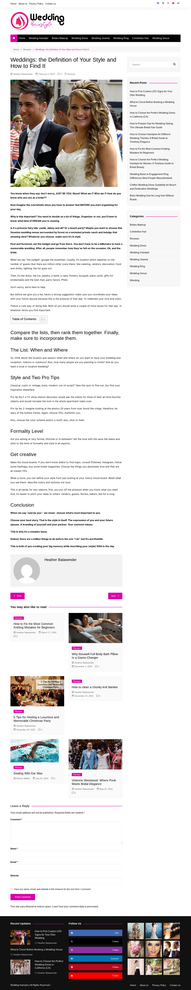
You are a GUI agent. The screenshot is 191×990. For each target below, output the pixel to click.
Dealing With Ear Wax (28, 773)
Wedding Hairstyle (38, 38)
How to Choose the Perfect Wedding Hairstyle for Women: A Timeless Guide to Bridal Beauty (152, 163)
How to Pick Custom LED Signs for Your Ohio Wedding (151, 93)
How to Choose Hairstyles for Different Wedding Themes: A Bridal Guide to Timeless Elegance (150, 138)
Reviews (71, 74)
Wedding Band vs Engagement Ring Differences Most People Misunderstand (151, 176)
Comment (16, 819)
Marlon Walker (23, 778)
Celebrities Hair (140, 38)
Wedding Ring (121, 38)
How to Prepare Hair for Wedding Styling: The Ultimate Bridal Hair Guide (151, 125)
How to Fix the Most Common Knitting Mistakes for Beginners (150, 151)
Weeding (134, 280)
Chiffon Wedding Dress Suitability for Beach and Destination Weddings (153, 187)
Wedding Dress (79, 38)
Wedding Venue (160, 38)
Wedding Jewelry (100, 38)
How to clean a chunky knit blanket (95, 687)
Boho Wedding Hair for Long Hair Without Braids (152, 197)
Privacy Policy (36, 3)
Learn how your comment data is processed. (75, 906)
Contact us (50, 3)
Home (13, 3)
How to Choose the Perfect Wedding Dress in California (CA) (152, 115)
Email (14, 862)
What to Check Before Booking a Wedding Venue (152, 104)
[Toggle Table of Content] (41, 319)
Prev (19, 596)
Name (14, 848)
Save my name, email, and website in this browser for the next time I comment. (52, 889)
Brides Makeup (60, 38)
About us (23, 3)
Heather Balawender (23, 74)
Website (14, 875)
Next (113, 596)
